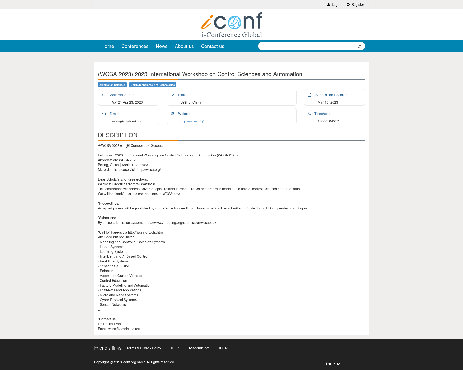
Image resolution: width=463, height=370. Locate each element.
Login (335, 4)
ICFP (175, 347)
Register (357, 4)
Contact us (212, 45)
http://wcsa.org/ (192, 121)
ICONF (224, 347)
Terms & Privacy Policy (143, 347)
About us (184, 45)
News (162, 45)
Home (107, 45)
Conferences (135, 45)
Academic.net (199, 347)
